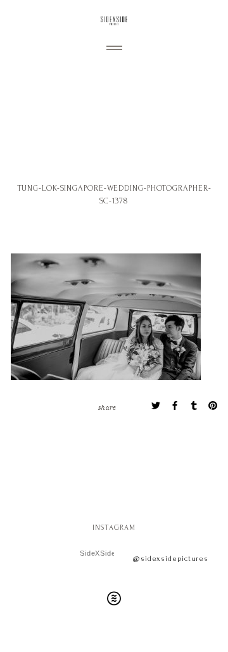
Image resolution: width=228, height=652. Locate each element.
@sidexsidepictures (170, 558)
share (107, 407)
